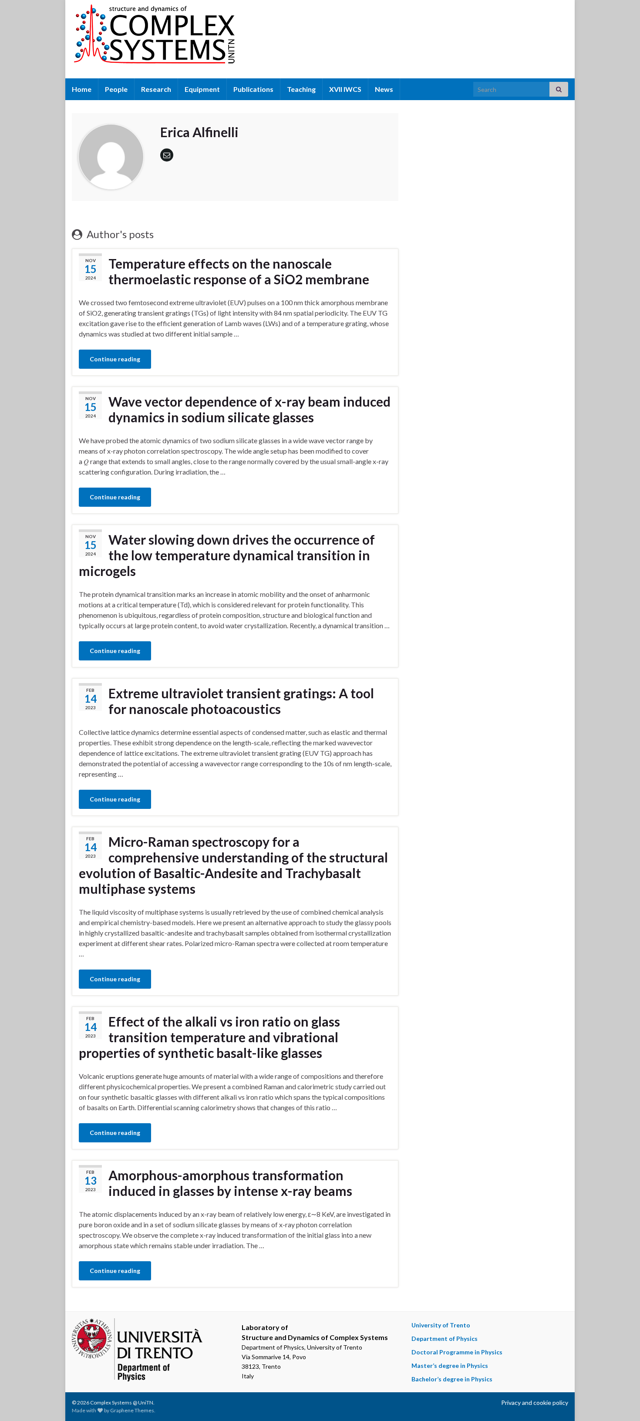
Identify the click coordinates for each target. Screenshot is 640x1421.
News (384, 89)
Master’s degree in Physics (449, 1365)
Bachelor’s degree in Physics (451, 1379)
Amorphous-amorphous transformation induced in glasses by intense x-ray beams (230, 1183)
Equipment (202, 89)
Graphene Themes (132, 1410)
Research (156, 89)
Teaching (301, 89)
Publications (253, 89)
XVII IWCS (345, 89)
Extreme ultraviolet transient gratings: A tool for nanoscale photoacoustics (241, 701)
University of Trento (440, 1325)
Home (81, 89)
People (116, 89)
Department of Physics (444, 1338)
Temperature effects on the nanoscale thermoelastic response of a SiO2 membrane (238, 271)
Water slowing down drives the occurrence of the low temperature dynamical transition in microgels (227, 555)
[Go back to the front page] (320, 39)
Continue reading (115, 359)
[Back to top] (620, 1401)
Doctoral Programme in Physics (456, 1352)
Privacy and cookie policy (534, 1402)
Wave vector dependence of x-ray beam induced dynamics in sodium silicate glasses (249, 409)
